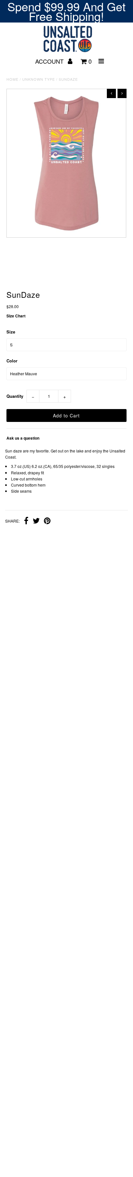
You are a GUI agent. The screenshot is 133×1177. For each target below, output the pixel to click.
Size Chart (16, 316)
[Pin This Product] (47, 521)
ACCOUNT (50, 61)
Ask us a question (22, 438)
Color (11, 361)
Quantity (14, 396)
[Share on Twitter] (36, 521)
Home (12, 79)
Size (10, 332)
